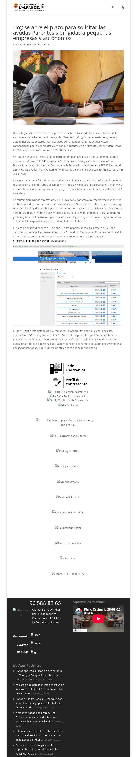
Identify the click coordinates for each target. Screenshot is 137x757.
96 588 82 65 (45, 603)
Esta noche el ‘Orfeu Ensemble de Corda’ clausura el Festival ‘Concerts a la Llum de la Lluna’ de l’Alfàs (40, 735)
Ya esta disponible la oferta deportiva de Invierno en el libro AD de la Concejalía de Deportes (40, 689)
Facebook (20, 636)
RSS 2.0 (22, 652)
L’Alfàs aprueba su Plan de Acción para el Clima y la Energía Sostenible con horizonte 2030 (39, 675)
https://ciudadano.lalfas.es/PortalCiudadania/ (40, 240)
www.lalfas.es (52, 232)
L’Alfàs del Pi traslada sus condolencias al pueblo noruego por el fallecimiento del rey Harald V (39, 703)
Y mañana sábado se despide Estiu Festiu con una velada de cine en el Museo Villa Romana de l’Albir (37, 717)
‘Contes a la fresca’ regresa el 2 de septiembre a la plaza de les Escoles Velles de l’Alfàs (37, 749)
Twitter (22, 645)
